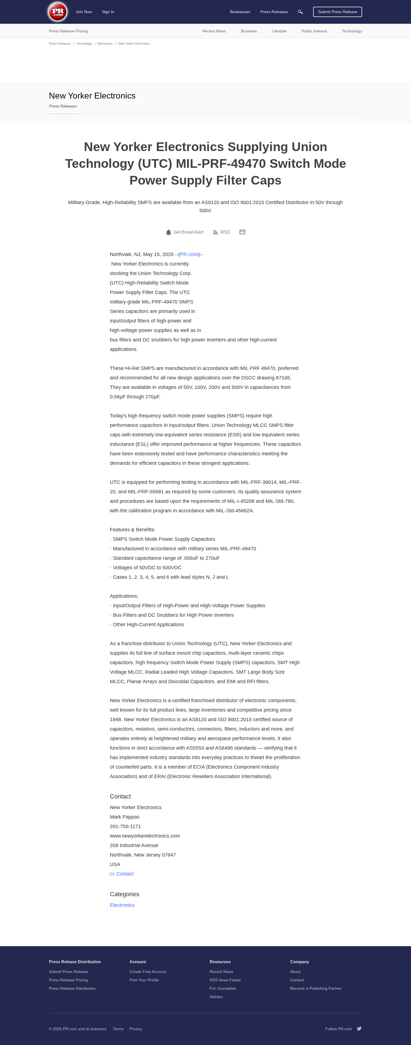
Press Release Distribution (72, 988)
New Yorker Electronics (134, 43)
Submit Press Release (337, 11)
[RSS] (216, 232)
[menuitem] (300, 11)
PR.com (189, 254)
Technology (84, 43)
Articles (216, 996)
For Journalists (223, 988)
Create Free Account (147, 971)
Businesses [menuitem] (240, 11)
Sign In (108, 11)
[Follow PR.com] (357, 1029)
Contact (125, 874)
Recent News (221, 971)
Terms (118, 1029)
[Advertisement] (205, 64)
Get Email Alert (188, 232)
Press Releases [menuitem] (274, 11)
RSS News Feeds (225, 980)
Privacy (135, 1029)
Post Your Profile (144, 980)
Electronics (105, 43)
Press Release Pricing (68, 980)
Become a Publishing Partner (316, 988)
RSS (225, 232)
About (295, 971)
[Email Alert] (169, 232)
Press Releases (60, 43)
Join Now (84, 11)
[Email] (242, 232)
